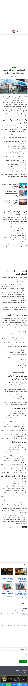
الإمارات (16, 527)
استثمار (20, 527)
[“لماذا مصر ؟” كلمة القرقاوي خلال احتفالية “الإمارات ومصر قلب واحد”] (7, 586)
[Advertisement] (14, 14)
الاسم (26, 644)
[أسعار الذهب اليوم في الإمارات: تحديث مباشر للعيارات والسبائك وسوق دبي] (21, 571)
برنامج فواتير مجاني (22, 675)
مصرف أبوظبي (11, 527)
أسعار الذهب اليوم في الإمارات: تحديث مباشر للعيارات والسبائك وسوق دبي (21, 578)
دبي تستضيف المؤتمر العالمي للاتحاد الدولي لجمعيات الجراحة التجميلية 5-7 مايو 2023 (10, 201)
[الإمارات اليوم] (14, 31)
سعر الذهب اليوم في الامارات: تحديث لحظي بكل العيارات (7, 578)
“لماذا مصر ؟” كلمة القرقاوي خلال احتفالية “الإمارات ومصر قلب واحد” (7, 593)
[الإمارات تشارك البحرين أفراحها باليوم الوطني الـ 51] (23, 186)
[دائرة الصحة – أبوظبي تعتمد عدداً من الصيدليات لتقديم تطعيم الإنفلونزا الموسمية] (23, 193)
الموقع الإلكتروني (23, 654)
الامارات (14, 67)
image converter (22, 672)
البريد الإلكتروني (24, 649)
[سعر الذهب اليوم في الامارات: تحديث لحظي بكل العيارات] (7, 571)
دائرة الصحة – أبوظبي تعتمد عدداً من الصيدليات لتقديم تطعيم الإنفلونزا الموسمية (10, 193)
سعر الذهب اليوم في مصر (20, 670)
